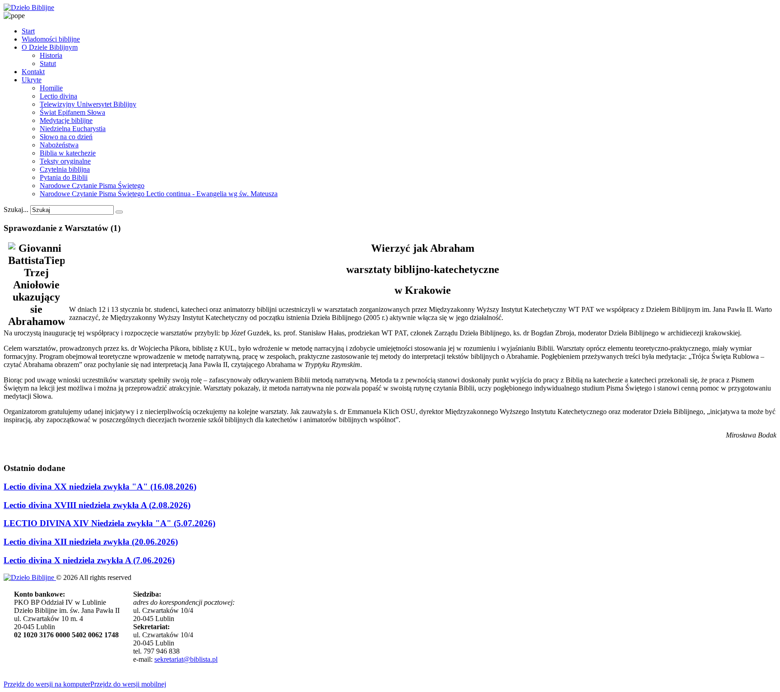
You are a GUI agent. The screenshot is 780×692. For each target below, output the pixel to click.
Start (28, 31)
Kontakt (33, 71)
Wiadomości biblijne (51, 39)
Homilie (51, 88)
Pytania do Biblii (64, 177)
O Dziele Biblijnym (50, 47)
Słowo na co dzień (66, 137)
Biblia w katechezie (68, 153)
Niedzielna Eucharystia (73, 128)
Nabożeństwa (59, 145)
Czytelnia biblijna (65, 169)
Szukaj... (16, 209)
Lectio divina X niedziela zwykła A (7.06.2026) (89, 560)
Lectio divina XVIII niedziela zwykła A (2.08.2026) (97, 505)
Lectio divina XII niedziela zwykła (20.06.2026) (91, 541)
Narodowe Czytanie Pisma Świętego (92, 185)
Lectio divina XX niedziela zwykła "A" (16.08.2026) (100, 486)
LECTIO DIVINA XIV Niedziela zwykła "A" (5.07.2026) (109, 523)
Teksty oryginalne (65, 161)
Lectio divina (58, 96)
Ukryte (32, 80)
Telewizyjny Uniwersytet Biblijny (88, 104)
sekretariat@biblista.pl (186, 659)
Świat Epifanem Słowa (72, 112)
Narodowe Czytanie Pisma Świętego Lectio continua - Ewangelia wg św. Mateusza (159, 194)
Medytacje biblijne (66, 120)
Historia (51, 55)
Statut (48, 63)
